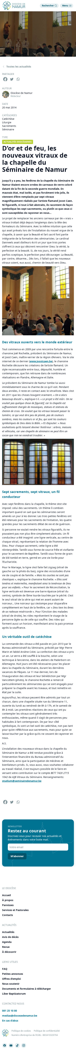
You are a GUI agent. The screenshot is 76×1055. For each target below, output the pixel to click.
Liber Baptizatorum (14, 993)
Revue (6, 947)
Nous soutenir (10, 983)
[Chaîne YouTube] (10, 1045)
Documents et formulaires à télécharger (26, 988)
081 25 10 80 (9, 1010)
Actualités (8, 932)
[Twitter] (11, 79)
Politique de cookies (21, 1030)
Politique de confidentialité (47, 1030)
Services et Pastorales (15, 910)
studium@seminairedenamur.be (21, 781)
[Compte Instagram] (23, 1045)
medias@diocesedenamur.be (19, 1015)
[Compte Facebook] (4, 1045)
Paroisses (8, 905)
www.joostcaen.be (41, 361)
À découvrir (9, 952)
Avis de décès (10, 937)
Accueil (6, 895)
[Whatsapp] (18, 79)
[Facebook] (5, 79)
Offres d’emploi (11, 978)
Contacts (7, 915)
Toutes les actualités (18, 66)
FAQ (4, 969)
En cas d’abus (10, 1020)
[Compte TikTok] (17, 1045)
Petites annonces (12, 973)
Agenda (6, 942)
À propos (7, 900)
